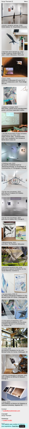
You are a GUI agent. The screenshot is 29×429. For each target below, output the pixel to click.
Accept (22, 426)
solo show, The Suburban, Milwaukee (12, 243)
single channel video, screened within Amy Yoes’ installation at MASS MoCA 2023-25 (14, 137)
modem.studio (7, 420)
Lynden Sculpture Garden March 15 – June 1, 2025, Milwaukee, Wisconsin (12, 53)
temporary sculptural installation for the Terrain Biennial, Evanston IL (13, 269)
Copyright (4, 414)
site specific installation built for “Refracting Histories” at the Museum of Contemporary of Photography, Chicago (13, 166)
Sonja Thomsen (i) (7, 1)
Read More (15, 426)
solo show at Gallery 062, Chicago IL (12, 218)
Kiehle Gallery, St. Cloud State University (14, 26)
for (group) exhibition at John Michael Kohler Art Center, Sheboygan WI (14, 295)
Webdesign (4, 418)
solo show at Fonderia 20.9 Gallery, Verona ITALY (12, 193)
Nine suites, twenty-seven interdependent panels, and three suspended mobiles (14, 108)
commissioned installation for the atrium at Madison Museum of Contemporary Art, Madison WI (13, 323)
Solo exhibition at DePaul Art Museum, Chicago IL (14, 377)
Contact (4, 409)
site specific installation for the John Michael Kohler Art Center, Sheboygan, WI (14, 350)
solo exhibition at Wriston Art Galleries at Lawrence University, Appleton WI (14, 403)
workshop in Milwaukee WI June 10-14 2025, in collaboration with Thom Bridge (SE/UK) (14, 81)
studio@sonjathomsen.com (11, 411)
